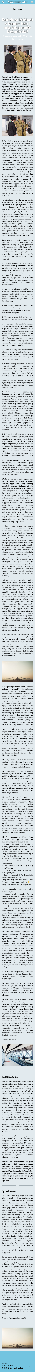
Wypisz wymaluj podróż (17, 2)
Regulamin (4, 1363)
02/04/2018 (29, 36)
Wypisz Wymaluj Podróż (15, 36)
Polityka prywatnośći (7, 1365)
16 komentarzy (19, 39)
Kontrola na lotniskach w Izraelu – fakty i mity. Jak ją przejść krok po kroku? (17, 25)
